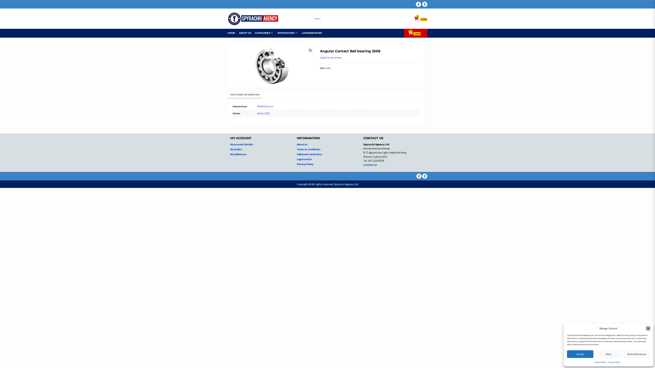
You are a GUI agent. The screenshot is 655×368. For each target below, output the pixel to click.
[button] (648, 328)
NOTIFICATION (286, 33)
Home (231, 33)
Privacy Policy (601, 362)
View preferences (636, 354)
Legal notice (304, 159)
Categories (262, 33)
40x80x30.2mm (265, 106)
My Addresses (238, 154)
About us (245, 33)
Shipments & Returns (309, 154)
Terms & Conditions (309, 149)
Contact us (370, 164)
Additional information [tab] (244, 94)
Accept (580, 354)
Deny (608, 354)
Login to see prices (331, 57)
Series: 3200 (263, 113)
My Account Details (241, 144)
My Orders (236, 149)
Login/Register (312, 33)
